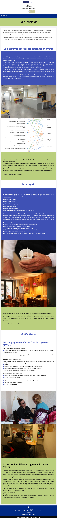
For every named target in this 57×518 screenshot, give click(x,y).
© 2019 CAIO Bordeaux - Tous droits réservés (28, 517)
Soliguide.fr (20, 174)
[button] (55, 16)
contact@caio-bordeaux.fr (28, 514)
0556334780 (28, 512)
